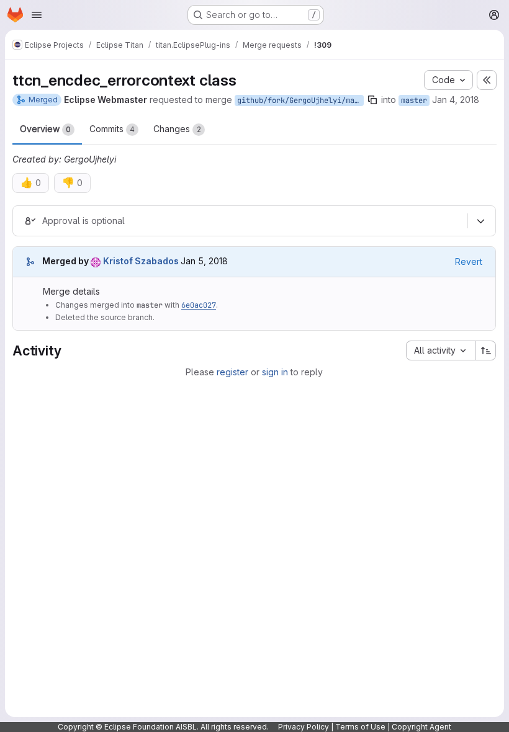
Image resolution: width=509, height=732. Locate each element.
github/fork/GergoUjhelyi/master (300, 100)
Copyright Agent (421, 726)
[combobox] (440, 350)
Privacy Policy (303, 726)
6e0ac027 (198, 305)
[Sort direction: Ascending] (486, 350)
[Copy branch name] (372, 99)
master (414, 100)
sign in (275, 372)
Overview (45, 128)
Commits (112, 128)
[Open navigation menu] (37, 15)
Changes (177, 128)
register (232, 372)
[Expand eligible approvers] (480, 220)
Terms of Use (360, 726)
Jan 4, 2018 (455, 99)
